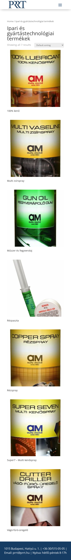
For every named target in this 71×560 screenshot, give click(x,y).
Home (10, 21)
